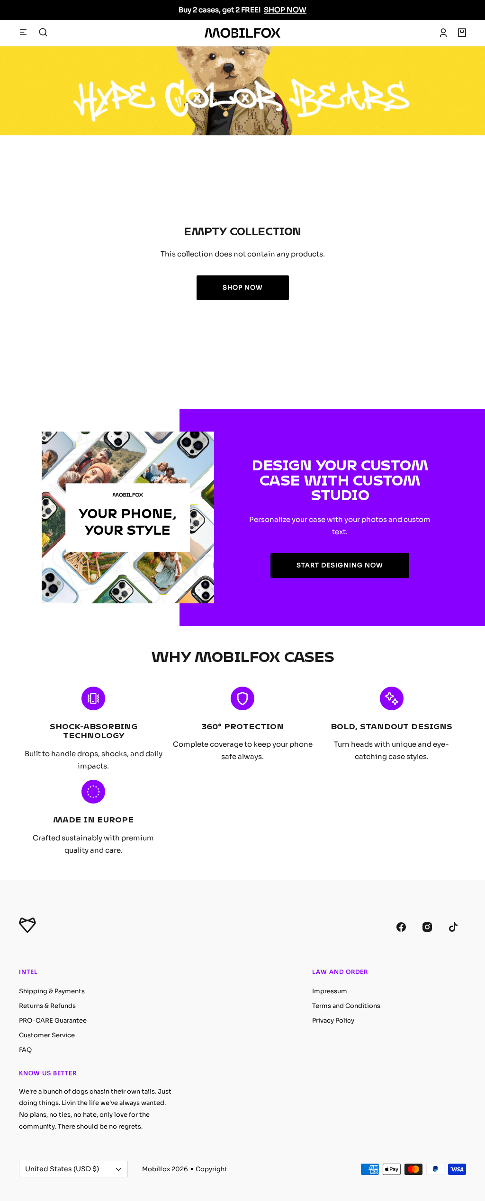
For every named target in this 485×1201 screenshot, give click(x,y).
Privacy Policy (333, 1020)
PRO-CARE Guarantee (53, 1020)
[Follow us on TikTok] (453, 927)
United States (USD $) (62, 1169)
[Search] (43, 32)
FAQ (25, 1050)
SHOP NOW (285, 9)
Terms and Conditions (346, 1006)
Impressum (329, 991)
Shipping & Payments (52, 991)
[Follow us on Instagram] (427, 927)
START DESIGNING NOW (339, 565)
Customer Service (47, 1035)
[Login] (443, 32)
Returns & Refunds (47, 1006)
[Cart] (462, 32)
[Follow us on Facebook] (401, 927)
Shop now (243, 287)
